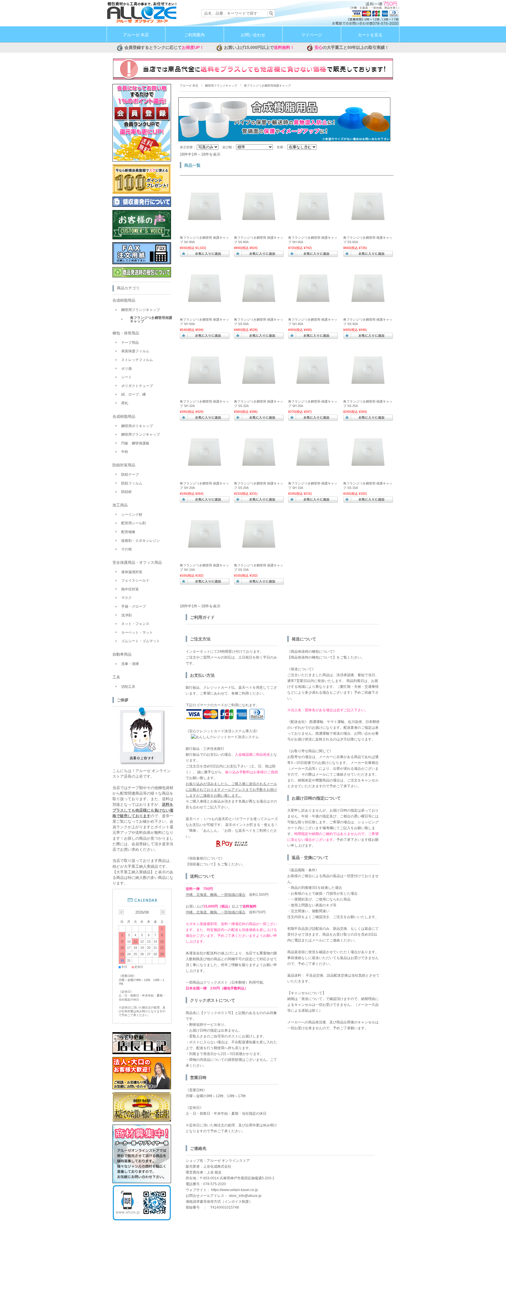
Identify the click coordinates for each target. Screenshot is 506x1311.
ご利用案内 (194, 35)
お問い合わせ (253, 35)
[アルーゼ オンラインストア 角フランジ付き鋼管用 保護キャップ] (205, 229)
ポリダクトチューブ (137, 386)
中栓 (124, 452)
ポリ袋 (126, 369)
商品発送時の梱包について (312, 657)
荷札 (124, 403)
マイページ (311, 35)
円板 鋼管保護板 (135, 443)
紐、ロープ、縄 (133, 394)
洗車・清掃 (130, 664)
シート (126, 377)
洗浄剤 (126, 615)
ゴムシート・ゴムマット (140, 641)
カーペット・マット (137, 632)
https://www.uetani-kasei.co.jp (234, 1190)
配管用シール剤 (133, 523)
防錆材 (126, 492)
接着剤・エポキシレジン (140, 541)
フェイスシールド (135, 580)
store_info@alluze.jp (245, 1196)
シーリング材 (131, 515)
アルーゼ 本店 (136, 35)
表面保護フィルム (135, 351)
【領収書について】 (201, 864)
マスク (126, 598)
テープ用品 (130, 343)
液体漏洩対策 (131, 572)
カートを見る (370, 35)
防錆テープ (130, 474)
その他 (126, 549)
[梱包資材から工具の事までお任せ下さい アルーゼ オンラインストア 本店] (142, 21)
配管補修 (128, 532)
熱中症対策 (130, 589)
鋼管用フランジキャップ (221, 85)
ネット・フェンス (135, 624)
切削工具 (128, 687)
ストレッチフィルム (137, 360)
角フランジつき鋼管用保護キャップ (151, 319)
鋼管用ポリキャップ (137, 426)
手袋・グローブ (133, 606)
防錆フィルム (131, 483)
